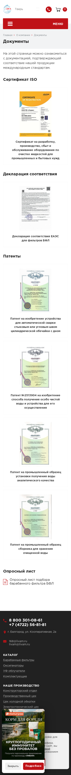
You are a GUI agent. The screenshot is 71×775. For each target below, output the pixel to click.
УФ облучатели (14, 671)
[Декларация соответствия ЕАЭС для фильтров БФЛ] (36, 208)
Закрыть (13, 766)
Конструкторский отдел (20, 691)
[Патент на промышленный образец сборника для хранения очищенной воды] (36, 517)
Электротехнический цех (21, 707)
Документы (40, 35)
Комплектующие (15, 676)
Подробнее (33, 766)
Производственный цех (19, 696)
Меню (58, 24)
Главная (7, 35)
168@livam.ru (18, 641)
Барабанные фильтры (18, 660)
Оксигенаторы (13, 666)
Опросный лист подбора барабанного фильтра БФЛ (32, 581)
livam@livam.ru (19, 644)
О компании (23, 35)
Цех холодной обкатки (19, 702)
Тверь (19, 9)
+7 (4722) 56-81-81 (27, 625)
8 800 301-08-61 (25, 620)
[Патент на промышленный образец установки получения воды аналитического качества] (36, 444)
